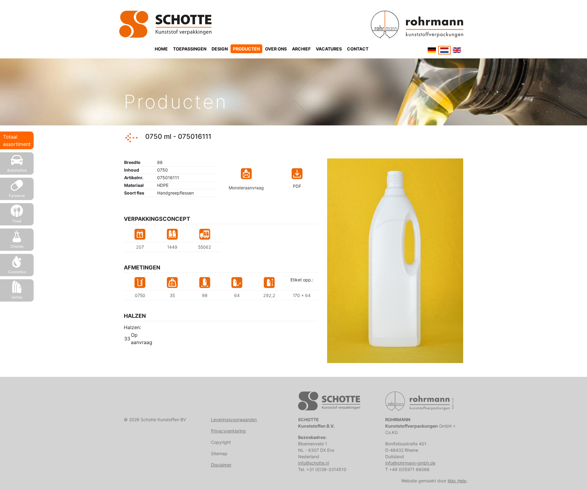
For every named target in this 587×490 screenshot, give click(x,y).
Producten (246, 48)
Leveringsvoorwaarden (234, 419)
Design (220, 48)
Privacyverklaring (228, 430)
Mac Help (457, 480)
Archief (301, 48)
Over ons (276, 48)
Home (161, 48)
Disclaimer (221, 464)
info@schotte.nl (313, 463)
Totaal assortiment (17, 140)
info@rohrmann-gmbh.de (410, 463)
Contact (357, 48)
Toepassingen (189, 48)
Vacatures (329, 48)
